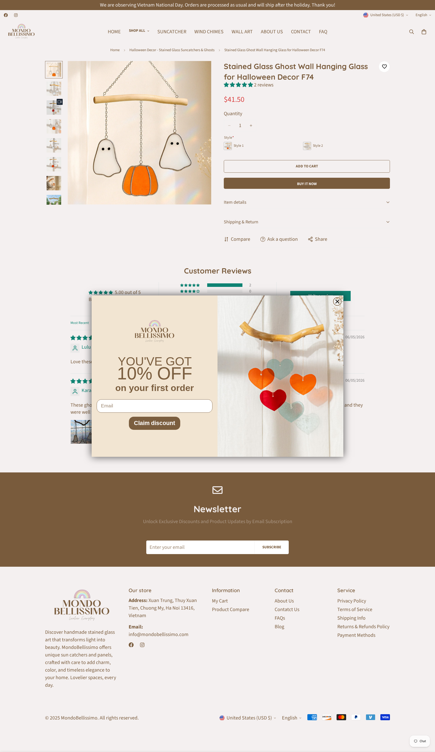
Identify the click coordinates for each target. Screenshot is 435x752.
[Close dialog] (337, 301)
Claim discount (154, 423)
